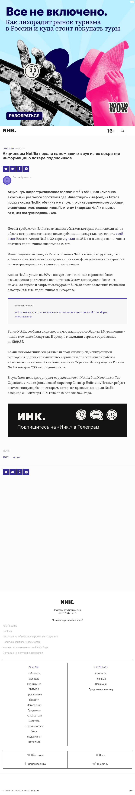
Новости (8, 149)
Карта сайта (10, 626)
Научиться (34, 742)
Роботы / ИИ (34, 684)
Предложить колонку (101, 689)
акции (16, 457)
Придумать (34, 710)
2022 (6, 457)
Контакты (101, 673)
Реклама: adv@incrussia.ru (67, 610)
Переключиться (34, 726)
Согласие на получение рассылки (23, 653)
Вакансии (101, 684)
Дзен (102, 755)
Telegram (102, 764)
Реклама (101, 679)
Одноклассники (36, 764)
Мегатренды (34, 705)
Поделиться (34, 737)
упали (70, 239)
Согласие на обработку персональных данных (30, 636)
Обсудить (34, 673)
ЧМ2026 (34, 689)
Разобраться (34, 716)
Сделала (34, 679)
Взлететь (34, 721)
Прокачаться (34, 694)
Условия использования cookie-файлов (25, 647)
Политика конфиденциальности (21, 642)
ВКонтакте (37, 755)
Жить (34, 731)
